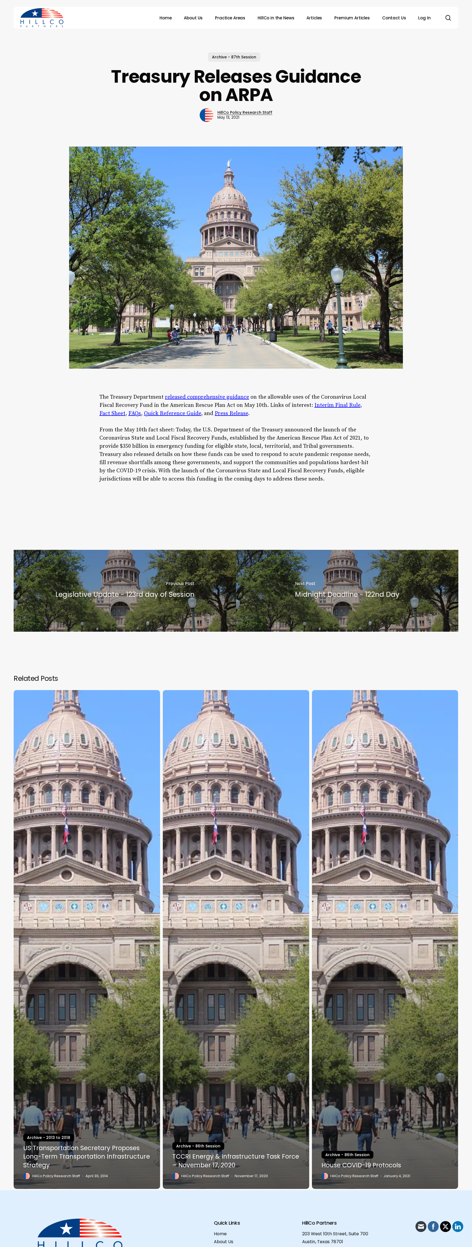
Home (220, 1234)
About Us (223, 1242)
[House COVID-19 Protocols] (385, 939)
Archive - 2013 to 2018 (48, 1137)
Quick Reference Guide (172, 413)
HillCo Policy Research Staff (244, 112)
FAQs (134, 413)
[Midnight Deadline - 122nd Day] (347, 591)
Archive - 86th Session (198, 1146)
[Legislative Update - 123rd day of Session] (125, 591)
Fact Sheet (112, 413)
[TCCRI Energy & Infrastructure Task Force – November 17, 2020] (236, 939)
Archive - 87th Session (234, 57)
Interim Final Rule (337, 405)
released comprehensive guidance (207, 397)
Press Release (231, 413)
